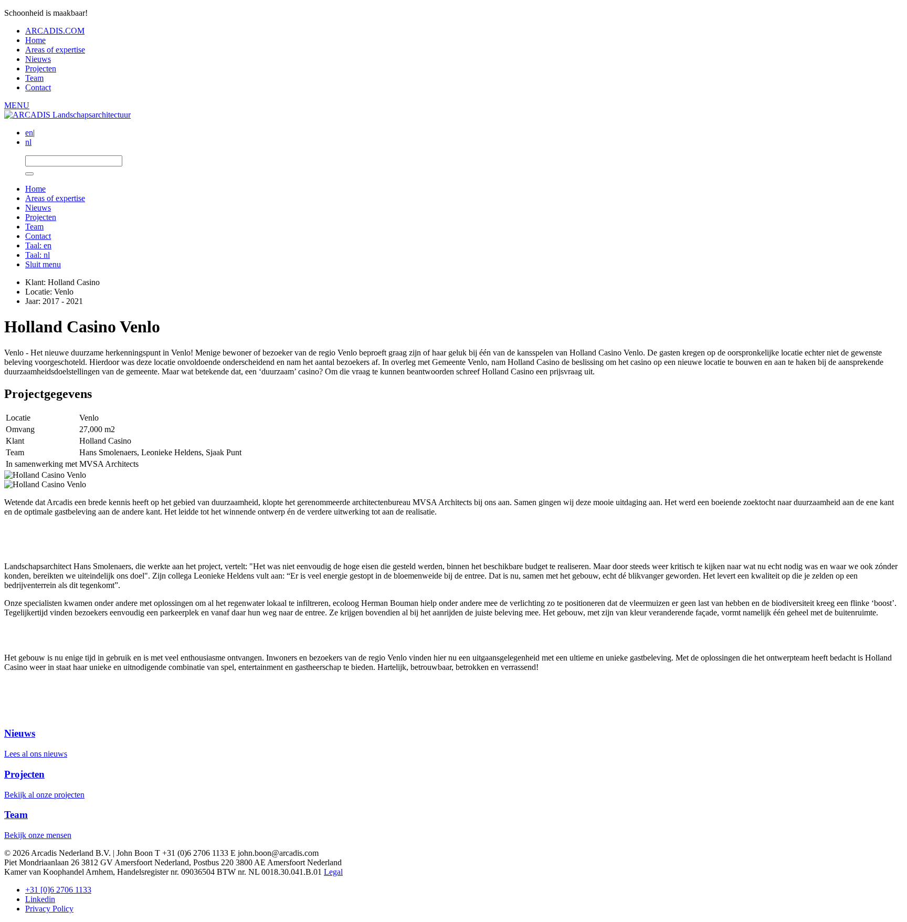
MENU (16, 105)
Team (34, 78)
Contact (38, 87)
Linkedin (40, 899)
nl (28, 142)
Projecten (40, 68)
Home (35, 40)
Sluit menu (43, 264)
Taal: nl (37, 254)
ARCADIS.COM (55, 30)
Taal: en (38, 245)
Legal (333, 871)
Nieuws (38, 59)
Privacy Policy (49, 908)
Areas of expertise (55, 49)
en (29, 132)
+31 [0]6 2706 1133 (58, 889)
